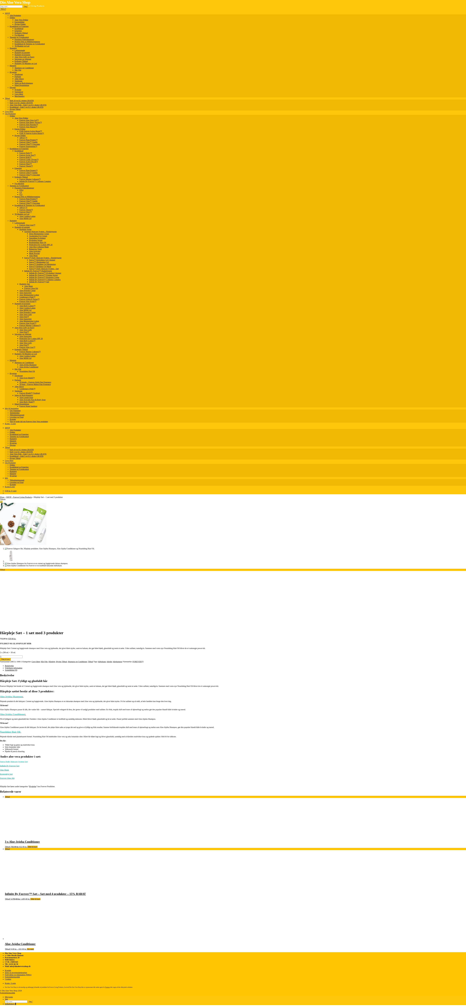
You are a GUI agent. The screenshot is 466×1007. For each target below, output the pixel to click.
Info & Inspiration (12, 408)
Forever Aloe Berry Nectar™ (30, 122)
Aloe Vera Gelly (25, 315)
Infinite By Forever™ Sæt (39, 282)
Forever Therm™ (26, 166)
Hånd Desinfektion (22, 85)
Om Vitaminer (15, 411)
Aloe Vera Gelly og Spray (24, 57)
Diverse (13, 87)
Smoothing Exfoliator (37, 238)
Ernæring (18, 31)
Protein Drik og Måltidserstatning (27, 42)
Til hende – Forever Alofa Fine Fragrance (35, 382)
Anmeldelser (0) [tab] (11, 670)
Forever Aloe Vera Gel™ (29, 120)
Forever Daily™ (25, 153)
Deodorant (19, 74)
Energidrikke (20, 22)
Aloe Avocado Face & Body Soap (32, 400)
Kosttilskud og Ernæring (19, 26)
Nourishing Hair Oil (27, 371)
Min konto (9, 997)
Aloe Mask (33, 256)
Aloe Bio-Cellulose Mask (39, 247)
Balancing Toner (35, 249)
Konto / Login (10, 424)
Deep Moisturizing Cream (39, 234)
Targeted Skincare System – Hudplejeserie (40, 232)
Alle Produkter (15, 15)
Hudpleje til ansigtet (22, 53)
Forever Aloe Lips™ (27, 225)
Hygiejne (13, 72)
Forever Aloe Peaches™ (28, 125)
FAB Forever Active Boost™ (30, 131)
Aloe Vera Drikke (21, 20)
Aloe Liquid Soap (26, 397)
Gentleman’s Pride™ (27, 297)
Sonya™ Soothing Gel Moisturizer (42, 264)
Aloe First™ (24, 317)
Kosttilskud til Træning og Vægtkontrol (30, 44)
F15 (20, 194)
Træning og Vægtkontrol (19, 37)
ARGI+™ (23, 138)
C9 (20, 192)
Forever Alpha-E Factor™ (29, 299)
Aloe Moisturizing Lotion (29, 295)
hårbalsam (102, 662)
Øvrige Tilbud (15, 109)
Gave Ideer (19, 94)
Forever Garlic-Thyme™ (29, 160)
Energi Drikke (20, 129)
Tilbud (7, 98)
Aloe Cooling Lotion (27, 216)
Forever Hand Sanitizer (28, 406)
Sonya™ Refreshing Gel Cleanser (42, 260)
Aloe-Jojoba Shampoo (28, 365)
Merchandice (20, 96)
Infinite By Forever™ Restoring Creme (44, 277)
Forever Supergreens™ (28, 146)
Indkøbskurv (10, 1004)
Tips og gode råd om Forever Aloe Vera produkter (29, 421)
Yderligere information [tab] (13, 668)
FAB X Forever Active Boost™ (31, 133)
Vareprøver (19, 92)
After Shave (19, 79)
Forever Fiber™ (25, 164)
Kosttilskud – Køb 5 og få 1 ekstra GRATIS (26, 107)
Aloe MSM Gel (25, 218)
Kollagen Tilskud (21, 33)
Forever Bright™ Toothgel (29, 393)
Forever (107, 987)
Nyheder (18, 90)
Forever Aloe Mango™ (28, 127)
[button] (1, 502)
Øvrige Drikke (20, 24)
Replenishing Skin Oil (37, 242)
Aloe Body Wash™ (27, 402)
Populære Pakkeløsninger (24, 39)
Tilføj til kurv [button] (32, 847)
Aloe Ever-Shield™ (27, 378)
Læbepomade (20, 50)
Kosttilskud (19, 29)
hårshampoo (117, 662)
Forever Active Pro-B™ (28, 162)
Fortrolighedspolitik (12, 977)
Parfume (18, 77)
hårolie (109, 662)
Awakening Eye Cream (38, 236)
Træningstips (15, 413)
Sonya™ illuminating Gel (39, 262)
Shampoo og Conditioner (24, 68)
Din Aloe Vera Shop (15, 2)
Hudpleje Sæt (24, 284)
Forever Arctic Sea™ (27, 155)
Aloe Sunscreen (25, 293)
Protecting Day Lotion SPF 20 (40, 245)
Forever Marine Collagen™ (30, 179)
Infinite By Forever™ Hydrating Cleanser (45, 273)
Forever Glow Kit (31, 288)
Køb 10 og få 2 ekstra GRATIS (22, 101)
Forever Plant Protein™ (28, 140)
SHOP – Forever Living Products (19, 497)
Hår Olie (18, 70)
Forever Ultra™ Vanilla (28, 142)
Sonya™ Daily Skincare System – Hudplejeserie (43, 258)
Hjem (2, 497)
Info (6, 478)
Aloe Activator (34, 251)
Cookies (8, 979)
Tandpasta (18, 81)
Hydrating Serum (35, 240)
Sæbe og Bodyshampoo (24, 83)
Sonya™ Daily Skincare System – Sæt (44, 269)
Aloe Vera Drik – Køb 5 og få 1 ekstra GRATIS (28, 105)
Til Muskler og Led (22, 46)
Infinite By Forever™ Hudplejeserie (38, 271)
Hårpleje (13, 66)
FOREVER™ (138, 662)
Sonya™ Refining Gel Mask (40, 266)
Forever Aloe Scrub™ (27, 301)
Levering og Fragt (17, 417)
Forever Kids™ (25, 157)
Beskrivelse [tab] (9, 666)
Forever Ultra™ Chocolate (29, 144)
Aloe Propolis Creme (27, 290)
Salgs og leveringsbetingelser (16, 973)
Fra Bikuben (19, 35)
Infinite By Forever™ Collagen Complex (35, 181)
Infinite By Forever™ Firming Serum (43, 275)
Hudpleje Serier (25, 229)
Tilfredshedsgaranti (17, 415)
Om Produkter (10, 114)
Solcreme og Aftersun (23, 59)
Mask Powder (34, 253)
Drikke (12, 18)
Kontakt (13, 419)
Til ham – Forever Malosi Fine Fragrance (35, 384)
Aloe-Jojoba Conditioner (28, 367)
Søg (25, 6)
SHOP (7, 13)
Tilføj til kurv (5, 659)
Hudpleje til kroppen (22, 55)
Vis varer (30, 949)
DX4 (21, 190)
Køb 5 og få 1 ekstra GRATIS (21, 103)
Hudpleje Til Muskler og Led (26, 63)
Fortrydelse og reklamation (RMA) (18, 975)
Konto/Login (10, 487)
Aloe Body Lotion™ (27, 306)
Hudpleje (13, 48)
